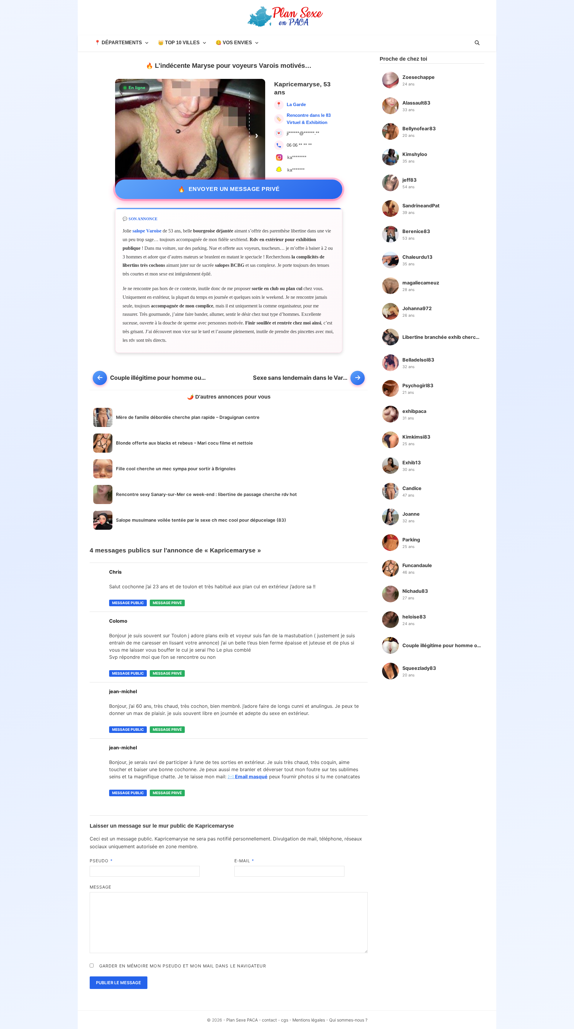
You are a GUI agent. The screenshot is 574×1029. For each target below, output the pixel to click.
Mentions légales (308, 1019)
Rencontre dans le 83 (309, 115)
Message (101, 886)
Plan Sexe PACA (242, 1019)
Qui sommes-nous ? (348, 1019)
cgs (284, 1019)
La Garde (296, 104)
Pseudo (101, 860)
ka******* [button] (296, 169)
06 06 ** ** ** (299, 145)
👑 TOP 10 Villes (179, 42)
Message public (128, 603)
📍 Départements (118, 42)
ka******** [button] (296, 157)
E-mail (244, 860)
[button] (257, 135)
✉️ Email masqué (248, 777)
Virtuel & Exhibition (307, 122)
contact (269, 1019)
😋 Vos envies (234, 42)
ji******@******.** (303, 133)
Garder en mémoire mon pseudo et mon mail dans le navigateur (182, 965)
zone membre (181, 846)
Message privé (167, 603)
